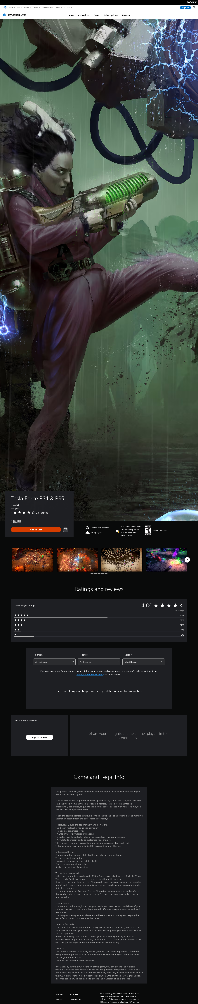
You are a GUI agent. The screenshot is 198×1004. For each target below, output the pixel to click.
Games (26, 7)
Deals (96, 15)
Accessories (47, 7)
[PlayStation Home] (5, 7)
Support (67, 7)
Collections (83, 15)
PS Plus (36, 7)
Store (11, 7)
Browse (126, 15)
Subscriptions (111, 15)
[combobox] (54, 662)
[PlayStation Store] (15, 15)
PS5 (18, 7)
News (58, 7)
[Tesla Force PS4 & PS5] (32, 560)
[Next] (187, 560)
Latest (71, 15)
